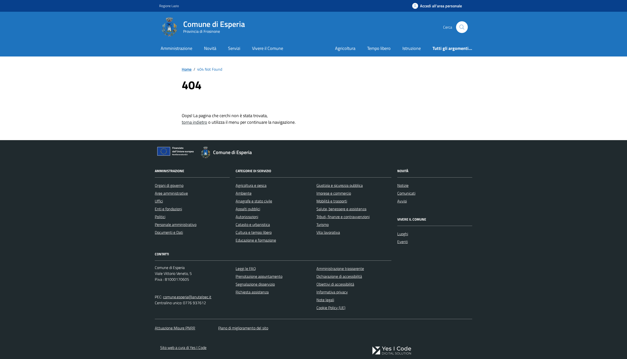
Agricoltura (345, 48)
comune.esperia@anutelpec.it (187, 297)
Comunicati (406, 193)
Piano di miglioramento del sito (243, 328)
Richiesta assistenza (252, 292)
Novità (210, 48)
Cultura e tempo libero (254, 232)
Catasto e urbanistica (253, 224)
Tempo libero (379, 48)
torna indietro (194, 122)
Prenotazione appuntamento (259, 276)
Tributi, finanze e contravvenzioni (343, 217)
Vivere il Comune (267, 48)
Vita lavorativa (328, 232)
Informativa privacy (332, 292)
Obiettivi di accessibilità (335, 284)
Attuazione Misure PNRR (175, 328)
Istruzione (411, 48)
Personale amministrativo (175, 224)
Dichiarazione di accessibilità (339, 276)
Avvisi (402, 201)
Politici (160, 217)
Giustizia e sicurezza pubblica (339, 185)
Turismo (322, 224)
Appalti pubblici (248, 209)
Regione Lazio (169, 5)
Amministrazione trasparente (340, 268)
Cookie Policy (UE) (330, 308)
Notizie (403, 185)
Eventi (402, 242)
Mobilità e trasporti (331, 201)
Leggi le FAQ (246, 268)
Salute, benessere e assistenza (341, 209)
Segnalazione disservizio (255, 284)
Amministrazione (176, 48)
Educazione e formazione (256, 240)
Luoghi (402, 234)
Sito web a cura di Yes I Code (183, 347)
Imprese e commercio (333, 193)
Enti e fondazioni (168, 209)
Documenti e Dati (169, 232)
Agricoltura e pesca (251, 185)
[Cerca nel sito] (462, 27)
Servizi (234, 48)
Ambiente (244, 193)
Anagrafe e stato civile (254, 201)
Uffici (159, 201)
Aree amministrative (171, 193)
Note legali (325, 300)
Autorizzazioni (247, 217)
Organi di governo (169, 185)
